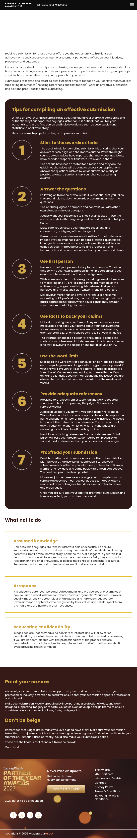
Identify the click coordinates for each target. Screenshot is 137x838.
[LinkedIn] (30, 816)
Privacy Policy (104, 787)
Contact (100, 783)
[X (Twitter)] (22, 816)
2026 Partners (104, 774)
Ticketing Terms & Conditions (107, 797)
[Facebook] (13, 816)
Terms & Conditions (107, 791)
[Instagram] (38, 816)
